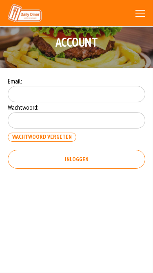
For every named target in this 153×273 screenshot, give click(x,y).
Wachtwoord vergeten (42, 136)
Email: (15, 81)
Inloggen (77, 159)
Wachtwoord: (23, 107)
